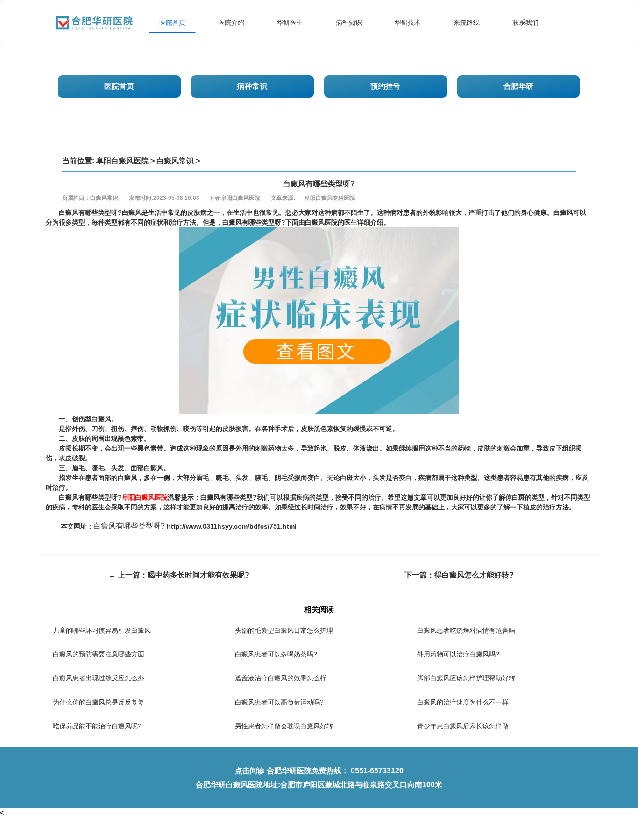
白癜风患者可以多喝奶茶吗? (276, 654)
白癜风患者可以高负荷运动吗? (279, 702)
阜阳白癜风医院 (122, 161)
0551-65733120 (377, 771)
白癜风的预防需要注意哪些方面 (98, 654)
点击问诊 (250, 771)
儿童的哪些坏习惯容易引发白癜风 (102, 630)
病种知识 (349, 22)
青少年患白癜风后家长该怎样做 (463, 726)
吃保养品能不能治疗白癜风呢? (97, 726)
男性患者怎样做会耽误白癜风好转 (284, 726)
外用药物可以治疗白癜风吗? (458, 654)
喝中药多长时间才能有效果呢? (198, 575)
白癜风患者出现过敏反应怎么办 (98, 678)
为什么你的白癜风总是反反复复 (98, 702)
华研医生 (290, 22)
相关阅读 (319, 610)
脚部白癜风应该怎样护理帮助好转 (466, 678)
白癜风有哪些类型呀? (129, 526)
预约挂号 (385, 86)
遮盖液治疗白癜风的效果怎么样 (280, 678)
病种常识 (252, 86)
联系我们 (525, 22)
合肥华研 (518, 86)
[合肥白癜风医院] (94, 12)
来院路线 (467, 22)
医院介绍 (231, 22)
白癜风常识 (175, 161)
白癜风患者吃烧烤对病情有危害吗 (466, 630)
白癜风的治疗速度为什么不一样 (463, 702)
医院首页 (172, 22)
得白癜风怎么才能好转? (474, 575)
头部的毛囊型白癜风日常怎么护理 (284, 630)
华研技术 (408, 22)
